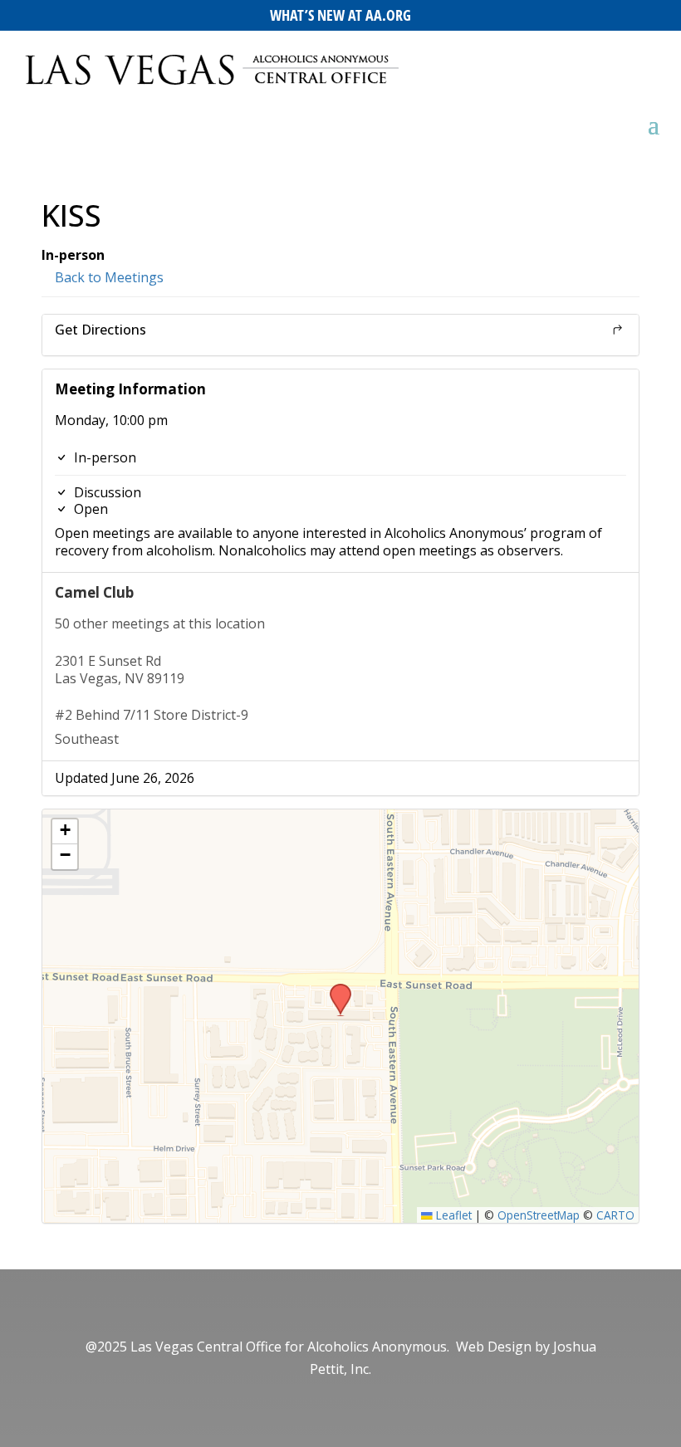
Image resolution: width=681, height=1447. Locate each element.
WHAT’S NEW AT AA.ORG (340, 15)
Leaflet (452, 1215)
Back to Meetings (107, 277)
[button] (335, 989)
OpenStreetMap (538, 1215)
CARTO (615, 1215)
